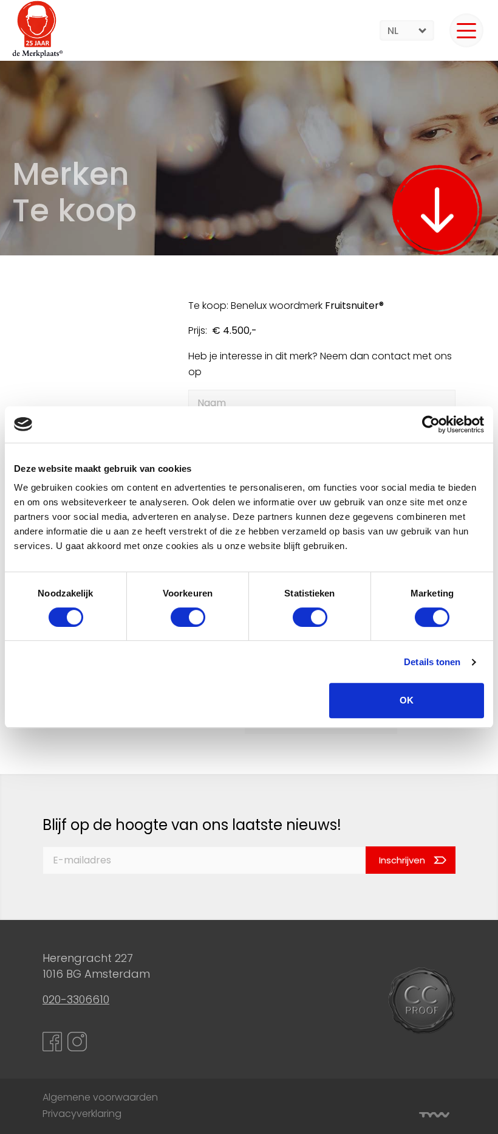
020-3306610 (76, 999)
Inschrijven (402, 860)
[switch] (188, 617)
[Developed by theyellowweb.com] (434, 1115)
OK (407, 700)
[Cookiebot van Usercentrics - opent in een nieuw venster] (431, 424)
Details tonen (432, 662)
